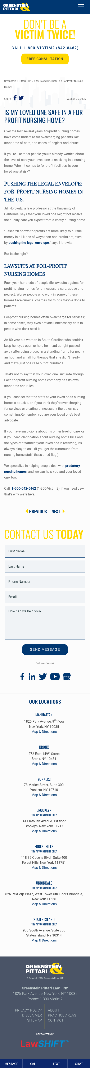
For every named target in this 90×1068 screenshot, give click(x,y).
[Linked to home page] (45, 969)
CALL (33, 1063)
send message (45, 649)
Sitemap (34, 1020)
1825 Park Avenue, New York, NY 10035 (45, 993)
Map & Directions (44, 732)
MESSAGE (11, 1063)
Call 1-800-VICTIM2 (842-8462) (45, 48)
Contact (56, 1020)
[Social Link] (22, 679)
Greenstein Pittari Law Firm (45, 988)
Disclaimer (32, 1015)
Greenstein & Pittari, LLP (17, 81)
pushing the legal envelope (29, 243)
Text (56, 1063)
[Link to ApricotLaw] (45, 1044)
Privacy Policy (28, 1010)
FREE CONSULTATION (45, 59)
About (53, 1010)
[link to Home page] (16, 7)
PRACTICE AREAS (62, 1015)
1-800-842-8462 (24, 488)
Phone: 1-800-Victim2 (45, 999)
